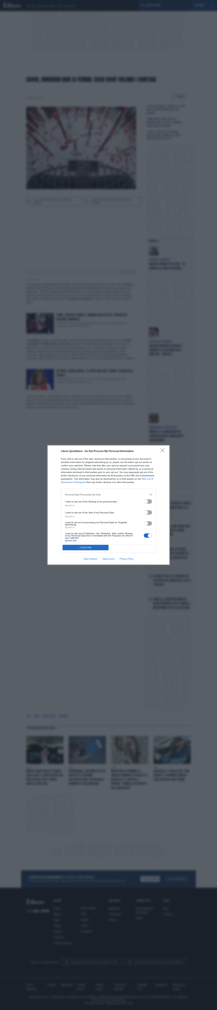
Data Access (108, 559)
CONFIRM (86, 547)
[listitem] (108, 494)
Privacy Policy (126, 559)
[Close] (163, 451)
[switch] (148, 501)
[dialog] (108, 505)
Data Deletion (90, 559)
